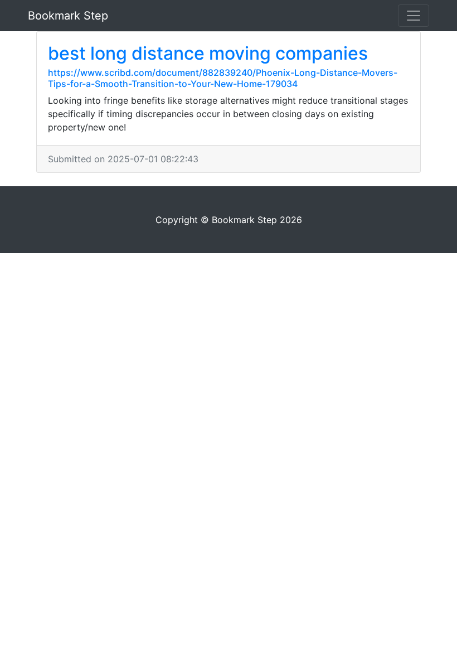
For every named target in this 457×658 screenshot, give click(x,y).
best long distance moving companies (208, 53)
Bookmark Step (68, 15)
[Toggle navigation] (413, 15)
